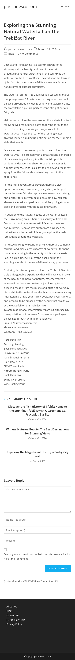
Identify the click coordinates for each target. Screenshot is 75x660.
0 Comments (30, 53)
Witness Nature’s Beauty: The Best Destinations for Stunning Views (37, 431)
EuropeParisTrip (15, 619)
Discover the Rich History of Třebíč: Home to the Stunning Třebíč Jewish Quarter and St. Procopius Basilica (37, 410)
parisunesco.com (20, 6)
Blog (11, 53)
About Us (11, 606)
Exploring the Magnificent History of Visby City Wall (37, 454)
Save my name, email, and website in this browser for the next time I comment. (37, 556)
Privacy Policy (14, 624)
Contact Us (12, 615)
